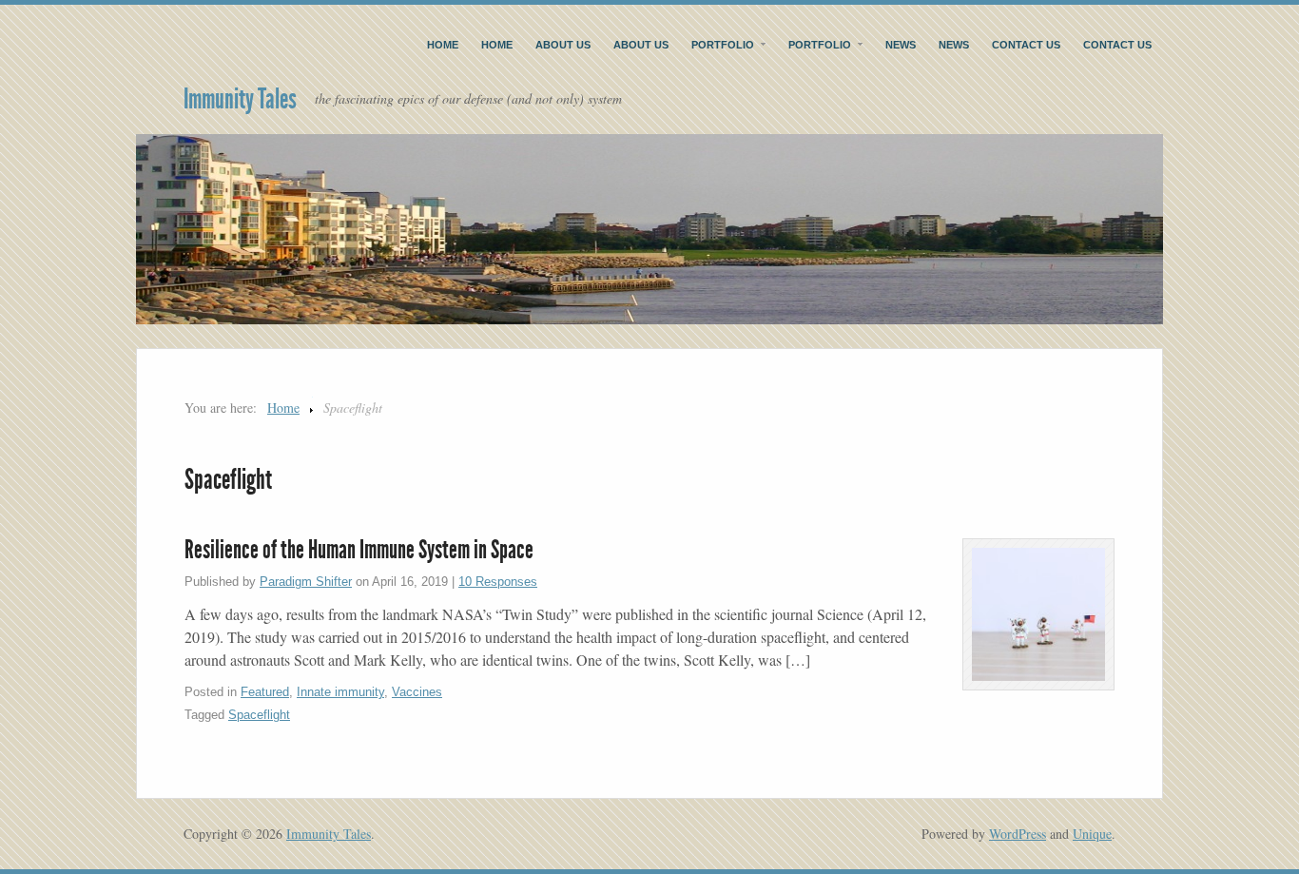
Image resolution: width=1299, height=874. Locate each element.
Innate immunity (340, 692)
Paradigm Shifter (306, 581)
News (900, 44)
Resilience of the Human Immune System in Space (358, 549)
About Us (563, 44)
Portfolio (722, 44)
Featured (265, 692)
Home (442, 44)
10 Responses (497, 581)
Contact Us (1026, 44)
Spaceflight (259, 715)
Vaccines (417, 692)
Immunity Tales (240, 99)
